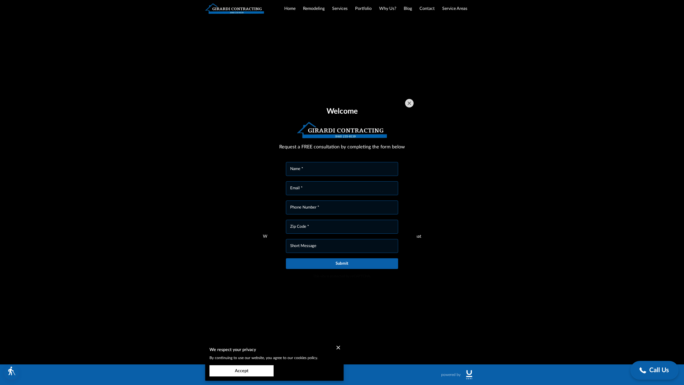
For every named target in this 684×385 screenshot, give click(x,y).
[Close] (409, 103)
